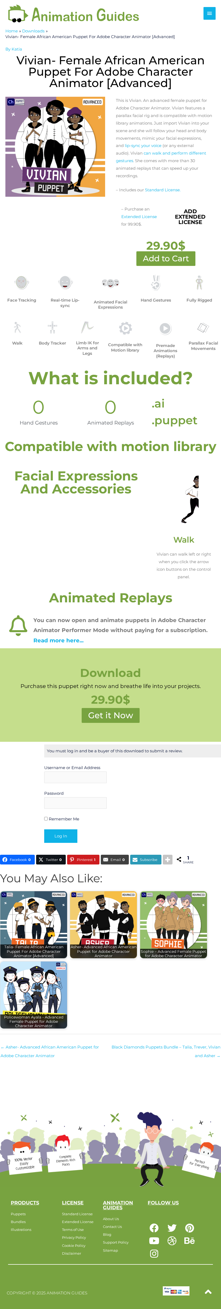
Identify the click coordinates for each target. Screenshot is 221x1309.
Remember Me (63, 819)
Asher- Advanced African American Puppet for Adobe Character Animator (50, 1048)
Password (54, 793)
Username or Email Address (72, 767)
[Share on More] (167, 859)
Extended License (139, 216)
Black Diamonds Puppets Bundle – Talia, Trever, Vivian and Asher (166, 1048)
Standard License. (163, 189)
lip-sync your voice (143, 145)
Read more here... (58, 640)
